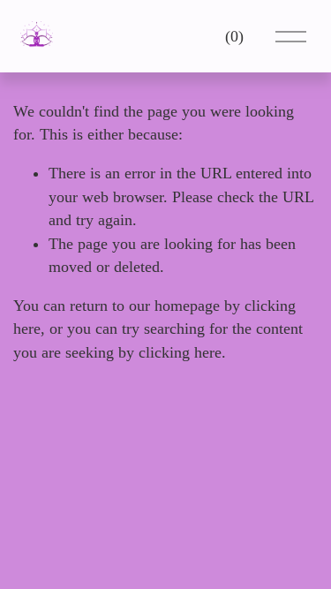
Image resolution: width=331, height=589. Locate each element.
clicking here (180, 352)
